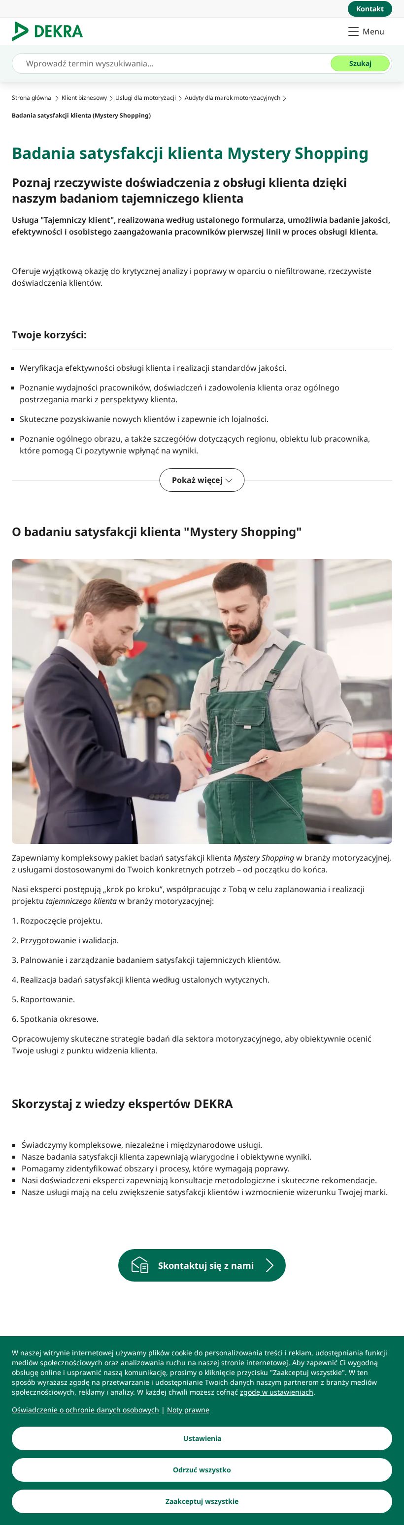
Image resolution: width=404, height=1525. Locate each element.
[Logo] (51, 31)
